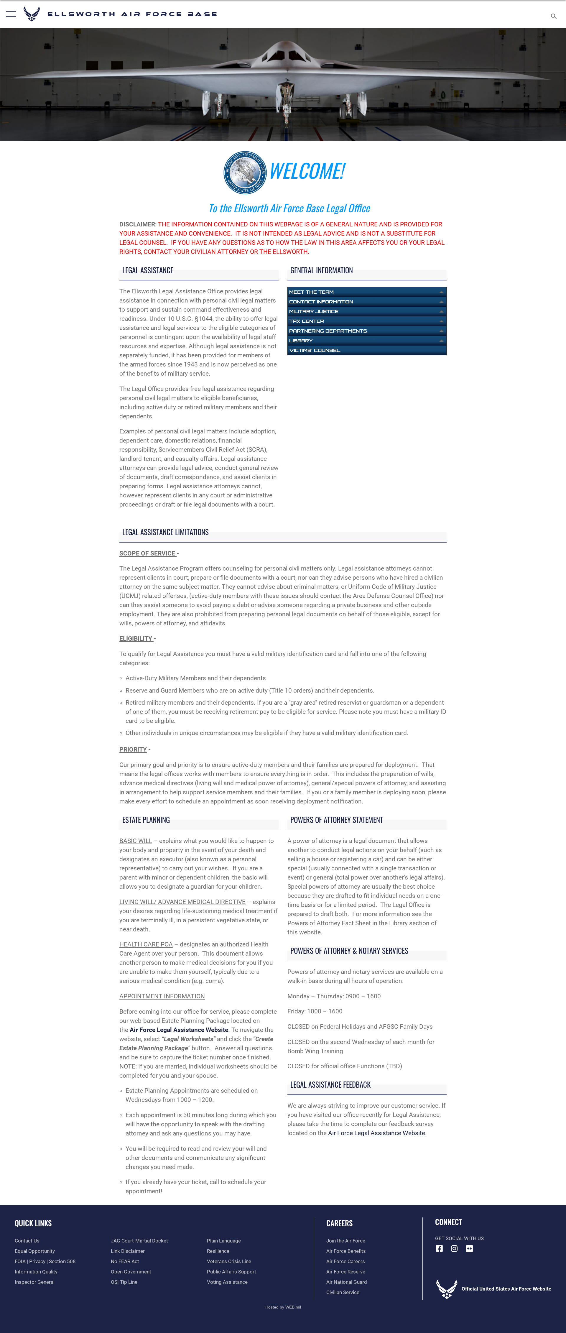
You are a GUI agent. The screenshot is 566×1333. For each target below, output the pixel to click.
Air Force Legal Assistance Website (376, 1133)
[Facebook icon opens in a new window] (439, 1248)
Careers (339, 1222)
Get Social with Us (459, 1238)
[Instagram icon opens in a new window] (454, 1248)
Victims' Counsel (314, 350)
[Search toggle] (554, 14)
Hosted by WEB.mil (283, 1307)
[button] (9, 14)
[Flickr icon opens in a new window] (469, 1248)
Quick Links (33, 1222)
